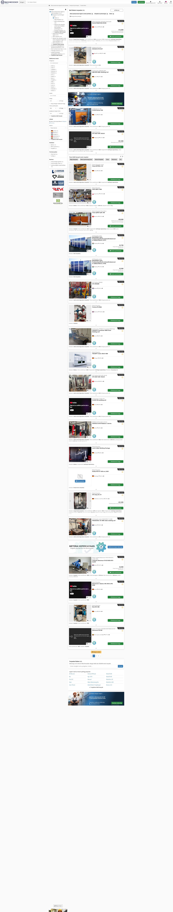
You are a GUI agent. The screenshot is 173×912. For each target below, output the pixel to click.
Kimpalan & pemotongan (58, 15)
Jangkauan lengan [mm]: (54, 111)
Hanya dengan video (56, 163)
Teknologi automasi (57, 50)
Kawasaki (54, 88)
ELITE (53, 83)
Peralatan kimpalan (59, 30)
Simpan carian (96, 652)
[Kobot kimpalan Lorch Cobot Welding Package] (80, 454)
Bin (70, 676)
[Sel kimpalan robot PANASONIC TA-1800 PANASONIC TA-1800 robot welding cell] (80, 526)
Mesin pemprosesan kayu (58, 49)
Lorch (53, 85)
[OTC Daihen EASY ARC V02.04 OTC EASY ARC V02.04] (80, 383)
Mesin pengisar (58, 42)
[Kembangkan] (96, 44)
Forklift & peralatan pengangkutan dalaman (58, 53)
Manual (89, 679)
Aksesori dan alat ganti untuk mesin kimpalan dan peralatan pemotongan (59, 27)
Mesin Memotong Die (93, 682)
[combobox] (58, 128)
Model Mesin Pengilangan (94, 685)
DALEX (53, 87)
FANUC (53, 76)
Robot (56, 18)
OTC (52, 74)
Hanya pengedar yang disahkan (58, 166)
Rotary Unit (109, 685)
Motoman (54, 71)
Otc (120, 159)
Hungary (55, 134)
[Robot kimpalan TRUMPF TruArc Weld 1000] (80, 360)
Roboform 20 (109, 679)
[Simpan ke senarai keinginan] (122, 23)
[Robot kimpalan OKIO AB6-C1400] (80, 195)
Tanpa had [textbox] (54, 128)
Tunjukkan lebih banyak (96, 687)
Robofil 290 (109, 674)
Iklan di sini (58, 906)
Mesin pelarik (57, 36)
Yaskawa (53, 69)
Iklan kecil (54, 154)
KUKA (53, 66)
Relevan (117, 10)
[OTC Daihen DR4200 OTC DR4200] (80, 290)
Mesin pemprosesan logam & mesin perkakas (57, 12)
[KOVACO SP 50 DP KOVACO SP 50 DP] (80, 55)
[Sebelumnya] (70, 29)
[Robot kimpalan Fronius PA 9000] (80, 313)
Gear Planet (72, 685)
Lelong (53, 156)
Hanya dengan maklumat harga (58, 103)
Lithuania (56, 138)
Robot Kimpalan (99, 159)
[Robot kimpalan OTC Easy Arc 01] (80, 501)
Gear (70, 682)
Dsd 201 (71, 679)
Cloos (53, 67)
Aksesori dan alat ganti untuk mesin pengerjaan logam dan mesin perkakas (59, 40)
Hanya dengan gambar (57, 161)
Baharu (53, 145)
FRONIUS (53, 73)
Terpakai (54, 148)
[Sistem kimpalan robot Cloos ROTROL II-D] (80, 172)
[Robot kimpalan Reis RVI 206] (80, 613)
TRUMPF (53, 80)
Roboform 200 (110, 682)
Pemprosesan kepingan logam (58, 34)
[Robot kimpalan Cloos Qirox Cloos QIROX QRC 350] (80, 218)
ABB (52, 81)
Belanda (55, 132)
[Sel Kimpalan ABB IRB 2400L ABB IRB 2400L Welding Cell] (80, 78)
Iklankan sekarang (117, 103)
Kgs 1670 (90, 676)
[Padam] (92, 14)
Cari (134, 2)
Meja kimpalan (58, 19)
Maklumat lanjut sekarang (115, 547)
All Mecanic (72, 674)
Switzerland (56, 136)
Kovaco (53, 90)
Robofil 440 (109, 676)
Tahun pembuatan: (53, 105)
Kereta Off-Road (92, 674)
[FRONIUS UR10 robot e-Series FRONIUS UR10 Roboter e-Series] (80, 429)
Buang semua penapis (76, 16)
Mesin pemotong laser (59, 22)
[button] (171, 2)
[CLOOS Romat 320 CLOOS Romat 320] (80, 116)
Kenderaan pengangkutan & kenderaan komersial (57, 46)
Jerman (55, 130)
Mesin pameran (55, 146)
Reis (52, 78)
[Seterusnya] (90, 29)
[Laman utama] (49, 5)
